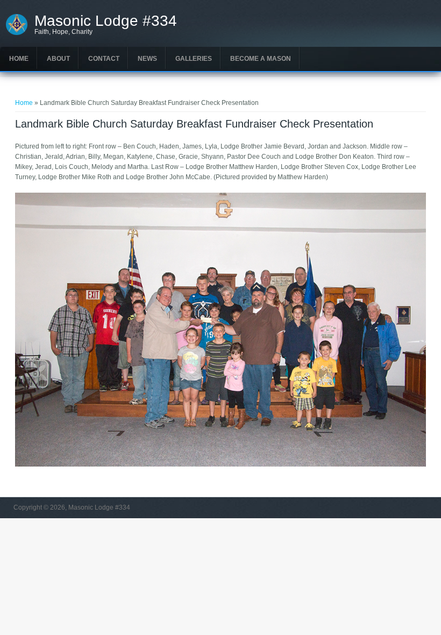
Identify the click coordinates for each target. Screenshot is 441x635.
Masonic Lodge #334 (105, 21)
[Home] (17, 34)
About (58, 58)
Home (19, 58)
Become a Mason (260, 58)
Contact (103, 58)
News (147, 58)
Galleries (193, 58)
